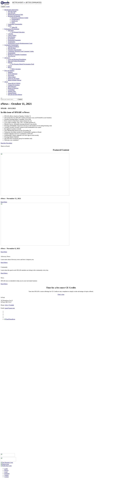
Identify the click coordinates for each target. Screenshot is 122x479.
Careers (6, 475)
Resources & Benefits (14, 16)
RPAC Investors (16, 69)
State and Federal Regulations (16, 61)
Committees (11, 90)
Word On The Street (13, 78)
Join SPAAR (11, 13)
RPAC (10, 67)
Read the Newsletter (6, 143)
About (6, 82)
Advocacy (7, 58)
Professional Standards (14, 40)
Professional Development (11, 29)
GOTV (10, 66)
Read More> (4, 262)
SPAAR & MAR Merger (15, 94)
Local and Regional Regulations (17, 59)
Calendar (10, 34)
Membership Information (11, 9)
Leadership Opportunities (15, 24)
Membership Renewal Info (15, 14)
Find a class (61, 294)
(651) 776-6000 (9, 305)
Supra (13, 22)
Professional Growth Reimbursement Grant (20, 43)
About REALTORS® (14, 83)
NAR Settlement (12, 74)
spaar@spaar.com (10, 308)
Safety (9, 25)
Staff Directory (12, 86)
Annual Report (12, 93)
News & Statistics (9, 70)
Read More (4, 202)
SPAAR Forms (12, 11)
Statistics (10, 72)
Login (8, 6)
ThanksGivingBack (13, 46)
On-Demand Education (18, 32)
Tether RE (14, 27)
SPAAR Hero (12, 48)
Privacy (6, 470)
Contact (6, 476)
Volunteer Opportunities (14, 50)
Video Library (12, 77)
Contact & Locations (14, 85)
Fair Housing (11, 37)
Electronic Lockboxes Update (19, 17)
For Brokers (11, 38)
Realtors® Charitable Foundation (17, 54)
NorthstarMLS (15, 19)
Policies (10, 62)
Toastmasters (11, 42)
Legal (6, 472)
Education (11, 30)
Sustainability (11, 53)
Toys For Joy (11, 56)
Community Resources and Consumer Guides (21, 51)
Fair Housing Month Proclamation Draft (22, 64)
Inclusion (6, 473)
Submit (20, 99)
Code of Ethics (12, 35)
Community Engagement (11, 45)
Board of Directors (13, 88)
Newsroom (11, 75)
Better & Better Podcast (14, 80)
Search (3, 6)
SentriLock (14, 21)
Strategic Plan (12, 91)
